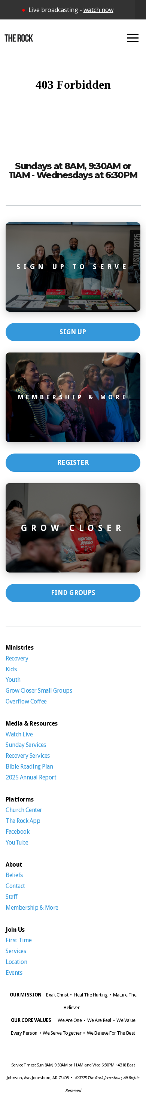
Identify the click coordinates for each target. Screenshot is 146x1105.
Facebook (17, 831)
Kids (12, 669)
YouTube (17, 842)
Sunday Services (26, 744)
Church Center (24, 810)
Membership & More (32, 907)
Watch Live (20, 734)
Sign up (73, 332)
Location (16, 961)
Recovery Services (28, 755)
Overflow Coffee (26, 701)
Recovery (17, 658)
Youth (13, 679)
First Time (18, 940)
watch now (98, 10)
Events (14, 972)
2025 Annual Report (31, 777)
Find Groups (73, 592)
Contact (15, 885)
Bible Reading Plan (29, 766)
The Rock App (24, 820)
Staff (12, 896)
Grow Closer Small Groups (39, 690)
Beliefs (14, 875)
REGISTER (72, 462)
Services (16, 951)
